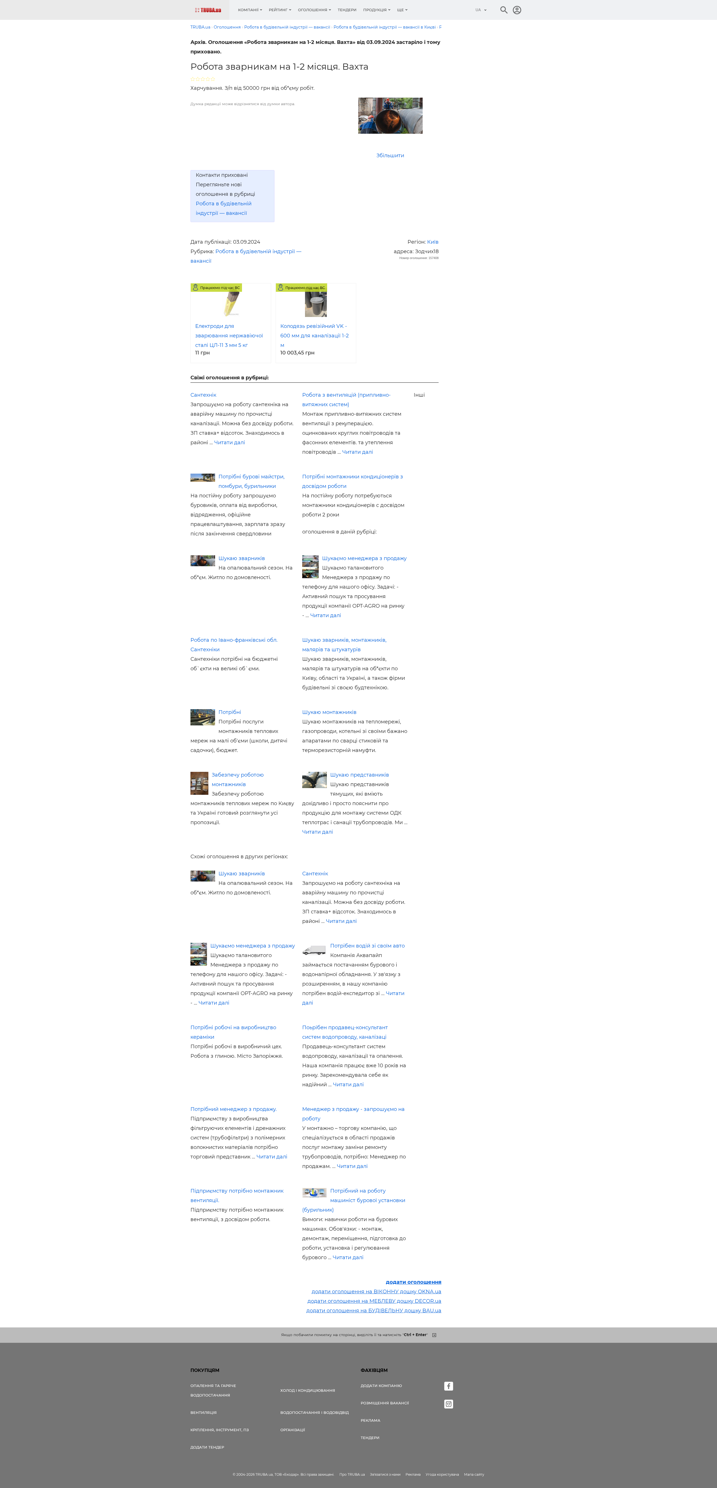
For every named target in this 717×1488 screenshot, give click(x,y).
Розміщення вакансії (385, 1403)
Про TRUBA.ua (352, 1474)
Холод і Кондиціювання (307, 1390)
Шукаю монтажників (329, 712)
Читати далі (229, 442)
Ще (400, 10)
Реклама (370, 1420)
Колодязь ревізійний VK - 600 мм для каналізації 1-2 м (314, 335)
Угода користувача (442, 1474)
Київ (433, 242)
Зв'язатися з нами (385, 1474)
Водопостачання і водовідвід (314, 1412)
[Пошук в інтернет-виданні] (504, 10)
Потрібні (229, 712)
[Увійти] (517, 10)
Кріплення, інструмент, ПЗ (219, 1430)
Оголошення (312, 10)
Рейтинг (278, 10)
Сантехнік (203, 395)
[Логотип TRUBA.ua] (212, 10)
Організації (292, 1430)
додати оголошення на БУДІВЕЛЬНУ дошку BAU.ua (373, 1311)
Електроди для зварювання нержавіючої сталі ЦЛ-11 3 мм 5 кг (229, 335)
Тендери (347, 10)
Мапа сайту (474, 1474)
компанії (248, 10)
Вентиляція (203, 1412)
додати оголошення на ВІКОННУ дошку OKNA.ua (376, 1292)
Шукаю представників (359, 775)
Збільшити (390, 155)
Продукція (375, 10)
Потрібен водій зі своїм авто (367, 946)
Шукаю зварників (241, 558)
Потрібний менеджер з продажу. (233, 1109)
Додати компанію (381, 1385)
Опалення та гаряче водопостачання (213, 1390)
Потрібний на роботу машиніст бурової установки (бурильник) (353, 1200)
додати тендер (207, 1447)
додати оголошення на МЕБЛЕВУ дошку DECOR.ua (374, 1301)
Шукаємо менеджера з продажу (364, 558)
